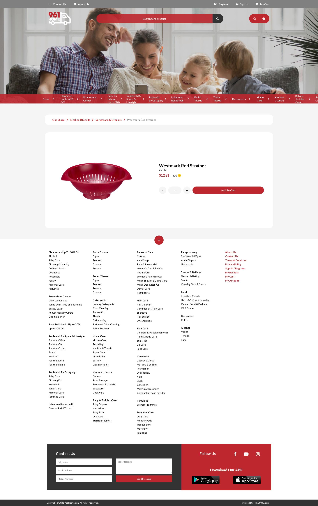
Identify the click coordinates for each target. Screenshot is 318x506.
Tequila (185, 335)
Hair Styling (143, 316)
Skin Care (142, 328)
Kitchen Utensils (279, 99)
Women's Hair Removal (149, 276)
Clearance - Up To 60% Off (67, 98)
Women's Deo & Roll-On (150, 268)
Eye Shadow (143, 372)
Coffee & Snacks (57, 268)
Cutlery (97, 376)
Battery (97, 360)
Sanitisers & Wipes (191, 256)
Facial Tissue (198, 99)
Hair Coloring (144, 304)
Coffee (184, 320)
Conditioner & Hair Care (150, 308)
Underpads (187, 264)
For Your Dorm (57, 360)
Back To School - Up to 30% (114, 98)
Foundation (143, 368)
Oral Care (98, 416)
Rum (183, 339)
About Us (83, 4)
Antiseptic (98, 312)
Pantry (52, 280)
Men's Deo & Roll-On (148, 284)
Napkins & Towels (102, 348)
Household (54, 276)
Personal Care (56, 284)
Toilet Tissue (217, 99)
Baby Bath (98, 412)
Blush (140, 380)
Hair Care (142, 300)
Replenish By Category (156, 99)
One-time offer (57, 316)
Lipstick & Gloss (145, 360)
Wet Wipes (99, 408)
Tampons (142, 432)
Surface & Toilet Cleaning (106, 324)
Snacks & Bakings (191, 272)
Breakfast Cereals (190, 296)
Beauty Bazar (56, 308)
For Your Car (55, 344)
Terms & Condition (236, 260)
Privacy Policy (233, 264)
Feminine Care (56, 396)
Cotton (141, 256)
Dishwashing (99, 320)
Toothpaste (143, 292)
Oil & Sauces (187, 308)
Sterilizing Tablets (102, 420)
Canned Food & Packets (194, 304)
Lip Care (141, 344)
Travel (52, 352)
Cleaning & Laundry (59, 264)
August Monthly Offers (61, 312)
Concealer (142, 384)
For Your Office (57, 340)
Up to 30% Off (56, 328)
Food (184, 292)
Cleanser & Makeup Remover (152, 332)
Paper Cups (99, 352)
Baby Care (54, 260)
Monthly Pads (144, 420)
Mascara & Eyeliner (147, 364)
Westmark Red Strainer (141, 119)
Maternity (142, 428)
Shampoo (142, 312)
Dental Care (143, 288)
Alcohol (53, 256)
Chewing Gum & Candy (193, 284)
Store (46, 99)
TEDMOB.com (262, 502)
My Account (232, 280)
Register (224, 4)
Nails (139, 376)
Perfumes (54, 288)
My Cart (264, 4)
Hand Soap (143, 260)
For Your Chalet (57, 348)
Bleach (96, 316)
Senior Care (55, 388)
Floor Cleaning (100, 308)
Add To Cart (228, 190)
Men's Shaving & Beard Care (152, 280)
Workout (53, 356)
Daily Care (142, 416)
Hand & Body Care (147, 336)
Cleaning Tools (101, 364)
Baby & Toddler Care (299, 98)
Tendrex (97, 260)
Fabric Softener (101, 328)
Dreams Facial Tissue (60, 408)
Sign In (244, 4)
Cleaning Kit (55, 380)
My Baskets (232, 272)
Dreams (97, 264)
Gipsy (96, 256)
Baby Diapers (100, 404)
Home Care (260, 99)
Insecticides (99, 356)
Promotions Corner (90, 99)
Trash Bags (99, 344)
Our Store (58, 119)
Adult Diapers (188, 260)
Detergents (239, 99)
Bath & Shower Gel (147, 264)
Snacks (184, 280)
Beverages (187, 316)
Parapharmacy (189, 252)
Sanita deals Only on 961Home (65, 304)
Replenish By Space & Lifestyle (133, 98)
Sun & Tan (142, 340)
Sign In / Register (235, 268)
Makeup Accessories (148, 388)
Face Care (142, 348)
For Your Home (57, 364)
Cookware (98, 392)
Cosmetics (54, 272)
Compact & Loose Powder (151, 392)
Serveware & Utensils (109, 119)
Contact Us (59, 4)
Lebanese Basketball (177, 99)
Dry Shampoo (144, 320)
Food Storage (100, 380)
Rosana (97, 268)
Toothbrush (143, 272)
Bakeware (98, 388)
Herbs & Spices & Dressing (195, 300)
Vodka (184, 331)
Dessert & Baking (190, 276)
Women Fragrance (147, 404)
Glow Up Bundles (58, 300)
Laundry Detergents (103, 304)
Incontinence (144, 424)
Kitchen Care (99, 340)
